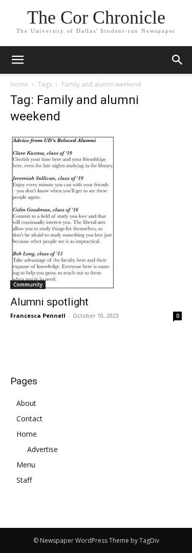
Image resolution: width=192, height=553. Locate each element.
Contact (29, 418)
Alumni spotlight (49, 302)
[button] (177, 60)
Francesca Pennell (38, 315)
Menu (25, 464)
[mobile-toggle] (17, 60)
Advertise (42, 449)
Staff (24, 480)
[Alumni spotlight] (96, 211)
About (26, 403)
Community (27, 284)
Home (19, 84)
